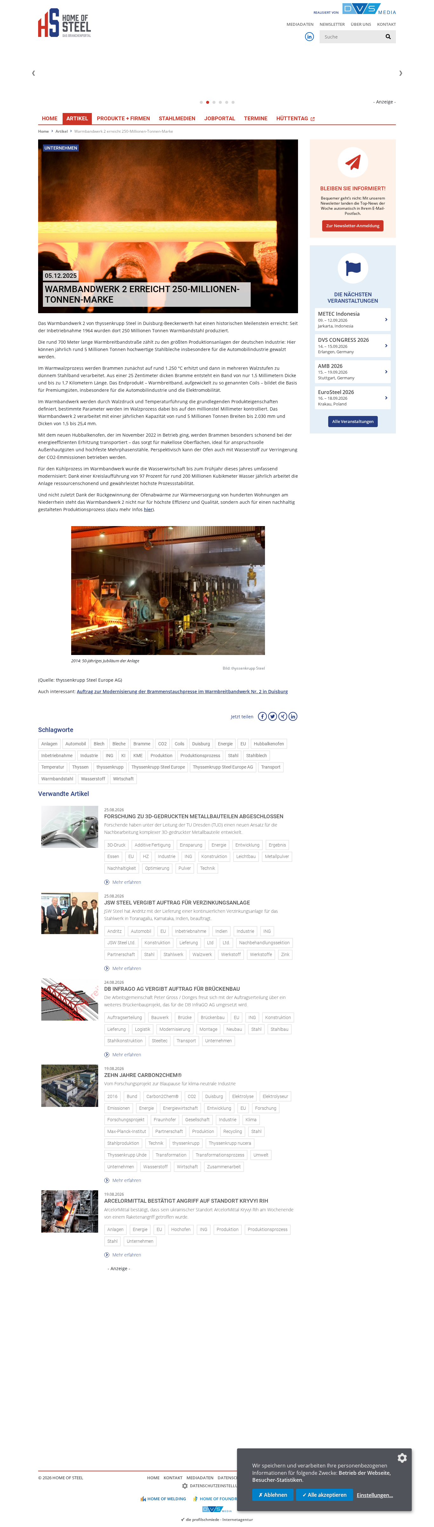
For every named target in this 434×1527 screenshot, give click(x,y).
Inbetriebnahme (56, 755)
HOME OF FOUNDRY (220, 1499)
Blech (99, 744)
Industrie (89, 755)
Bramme (141, 744)
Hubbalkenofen (269, 744)
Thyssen (80, 767)
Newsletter (332, 24)
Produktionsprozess (200, 755)
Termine (256, 118)
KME (138, 755)
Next (400, 73)
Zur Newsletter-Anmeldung (352, 226)
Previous (33, 73)
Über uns (361, 24)
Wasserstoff (93, 779)
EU (243, 744)
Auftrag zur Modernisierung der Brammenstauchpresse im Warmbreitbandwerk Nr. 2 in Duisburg (182, 691)
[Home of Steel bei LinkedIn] (309, 36)
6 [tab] (233, 102)
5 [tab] (226, 102)
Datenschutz (232, 1478)
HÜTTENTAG (292, 118)
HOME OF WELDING (166, 1499)
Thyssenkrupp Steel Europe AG (223, 767)
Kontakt (386, 24)
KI (123, 755)
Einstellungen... (375, 1495)
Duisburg (201, 744)
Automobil (75, 744)
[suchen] (388, 37)
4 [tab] (220, 102)
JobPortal (219, 118)
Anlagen (49, 744)
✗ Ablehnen (273, 1494)
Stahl (233, 755)
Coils (179, 744)
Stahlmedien (177, 118)
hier (148, 509)
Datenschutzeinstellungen (219, 1485)
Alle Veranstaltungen (353, 421)
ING (109, 755)
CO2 (162, 744)
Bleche (118, 744)
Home (50, 118)
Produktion (162, 755)
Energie (225, 744)
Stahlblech (256, 755)
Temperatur (52, 767)
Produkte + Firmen (123, 118)
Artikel (77, 118)
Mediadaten (300, 24)
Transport (271, 767)
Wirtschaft (123, 779)
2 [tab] (207, 102)
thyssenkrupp (110, 767)
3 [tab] (214, 102)
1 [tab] (201, 102)
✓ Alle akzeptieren (324, 1494)
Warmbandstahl (57, 779)
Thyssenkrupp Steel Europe (158, 767)
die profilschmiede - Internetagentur (219, 1519)
